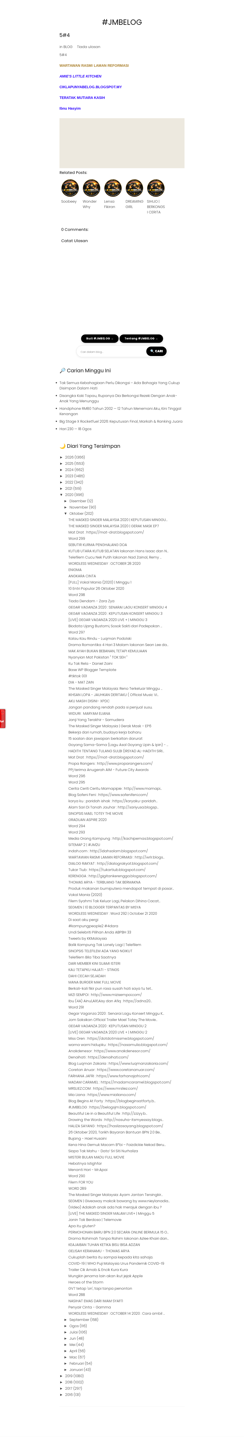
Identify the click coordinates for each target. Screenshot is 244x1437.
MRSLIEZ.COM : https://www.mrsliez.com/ (103, 1088)
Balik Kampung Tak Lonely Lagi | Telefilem (104, 944)
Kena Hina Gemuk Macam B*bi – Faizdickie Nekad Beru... (117, 1144)
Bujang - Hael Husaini (87, 1138)
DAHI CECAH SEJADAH (87, 975)
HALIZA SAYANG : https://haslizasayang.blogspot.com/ (115, 1125)
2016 (69, 1394)
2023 (69, 476)
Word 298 (76, 594)
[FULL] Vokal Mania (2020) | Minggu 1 (99, 582)
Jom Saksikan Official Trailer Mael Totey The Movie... (112, 1019)
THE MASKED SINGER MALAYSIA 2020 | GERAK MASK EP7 (113, 526)
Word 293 (76, 832)
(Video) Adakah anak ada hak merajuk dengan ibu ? (115, 1207)
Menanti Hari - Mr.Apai (87, 1169)
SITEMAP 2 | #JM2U (84, 844)
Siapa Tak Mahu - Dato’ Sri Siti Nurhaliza (103, 1150)
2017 (69, 1388)
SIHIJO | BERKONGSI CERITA (156, 207)
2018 (69, 1382)
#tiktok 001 (77, 676)
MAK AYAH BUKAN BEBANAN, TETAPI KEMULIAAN (107, 651)
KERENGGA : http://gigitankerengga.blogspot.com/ (112, 875)
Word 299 (76, 538)
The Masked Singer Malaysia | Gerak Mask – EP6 (109, 725)
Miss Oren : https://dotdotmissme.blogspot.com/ (111, 1038)
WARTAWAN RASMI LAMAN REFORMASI (94, 65)
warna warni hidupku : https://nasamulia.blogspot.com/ (118, 1044)
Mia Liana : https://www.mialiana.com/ (102, 1094)
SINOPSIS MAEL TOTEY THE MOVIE (95, 813)
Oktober (76, 513)
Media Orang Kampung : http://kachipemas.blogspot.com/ (120, 838)
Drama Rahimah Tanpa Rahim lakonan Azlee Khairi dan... (118, 1238)
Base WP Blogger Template (92, 669)
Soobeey (69, 201)
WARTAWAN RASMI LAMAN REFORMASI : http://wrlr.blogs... (116, 857)
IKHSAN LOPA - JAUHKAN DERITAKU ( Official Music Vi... (113, 694)
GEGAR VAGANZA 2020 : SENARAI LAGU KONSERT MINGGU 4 (117, 607)
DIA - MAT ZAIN (81, 682)
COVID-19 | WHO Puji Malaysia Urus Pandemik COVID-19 (116, 1263)
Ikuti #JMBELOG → (100, 338)
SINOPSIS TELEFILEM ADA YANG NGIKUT (100, 950)
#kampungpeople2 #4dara (93, 925)
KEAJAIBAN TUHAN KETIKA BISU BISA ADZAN (104, 1244)
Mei (72, 1344)
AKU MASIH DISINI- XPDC (89, 701)
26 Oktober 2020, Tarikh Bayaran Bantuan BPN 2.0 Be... (114, 1132)
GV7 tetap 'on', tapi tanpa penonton (100, 1288)
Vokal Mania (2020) (85, 894)
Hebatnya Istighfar (85, 1163)
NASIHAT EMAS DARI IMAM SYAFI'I (95, 1300)
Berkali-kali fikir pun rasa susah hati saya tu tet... (110, 988)
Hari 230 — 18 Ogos (75, 428)
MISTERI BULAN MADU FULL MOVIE (96, 1157)
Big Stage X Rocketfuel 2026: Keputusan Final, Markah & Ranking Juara (121, 421)
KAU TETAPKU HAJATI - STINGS (93, 969)
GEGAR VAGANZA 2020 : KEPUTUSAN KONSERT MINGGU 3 (115, 613)
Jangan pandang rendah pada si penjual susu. (110, 707)
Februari (77, 1363)
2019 (69, 1375)
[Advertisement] (122, 143)
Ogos (74, 1325)
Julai (74, 1332)
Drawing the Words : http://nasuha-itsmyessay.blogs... (115, 1119)
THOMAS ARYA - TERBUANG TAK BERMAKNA (104, 882)
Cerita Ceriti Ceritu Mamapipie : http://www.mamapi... (115, 788)
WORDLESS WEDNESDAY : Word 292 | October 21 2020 (112, 913)
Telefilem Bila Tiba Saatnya (92, 957)
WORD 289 (77, 1188)
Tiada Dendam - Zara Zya (91, 601)
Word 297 (76, 632)
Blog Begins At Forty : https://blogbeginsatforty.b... (112, 1100)
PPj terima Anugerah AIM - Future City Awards (108, 769)
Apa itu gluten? (81, 1225)
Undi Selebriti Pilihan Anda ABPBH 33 (99, 932)
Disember (78, 501)
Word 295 (76, 782)
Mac (73, 1357)
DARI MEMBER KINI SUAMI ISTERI (94, 963)
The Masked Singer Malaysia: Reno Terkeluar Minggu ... (115, 688)
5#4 (64, 35)
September (79, 1319)
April (73, 1350)
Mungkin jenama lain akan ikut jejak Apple (105, 1275)
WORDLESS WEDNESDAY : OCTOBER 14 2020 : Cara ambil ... (116, 1313)
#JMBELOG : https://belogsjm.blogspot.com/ (107, 1107)
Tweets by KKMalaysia (87, 938)
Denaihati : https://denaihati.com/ (98, 1057)
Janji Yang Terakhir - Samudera (96, 719)
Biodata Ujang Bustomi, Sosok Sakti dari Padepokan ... (115, 626)
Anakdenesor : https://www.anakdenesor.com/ (109, 1050)
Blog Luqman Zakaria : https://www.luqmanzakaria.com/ (118, 1063)
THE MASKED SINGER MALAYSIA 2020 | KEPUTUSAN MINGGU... (118, 519)
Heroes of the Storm (85, 1282)
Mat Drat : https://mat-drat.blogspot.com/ (106, 532)
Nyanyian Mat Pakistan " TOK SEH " (97, 657)
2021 (69, 488)
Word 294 (76, 825)
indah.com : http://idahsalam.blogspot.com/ (108, 850)
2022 (69, 482)
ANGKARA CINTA (82, 576)
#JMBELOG (122, 22)
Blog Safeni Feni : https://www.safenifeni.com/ (108, 794)
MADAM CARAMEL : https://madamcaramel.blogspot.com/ (119, 1082)
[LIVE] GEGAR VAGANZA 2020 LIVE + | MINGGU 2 (107, 1032)
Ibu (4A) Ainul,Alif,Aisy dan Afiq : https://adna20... (110, 1000)
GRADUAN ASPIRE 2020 (87, 819)
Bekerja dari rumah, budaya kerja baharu (104, 732)
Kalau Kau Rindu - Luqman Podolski (99, 638)
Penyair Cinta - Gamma (89, 1307)
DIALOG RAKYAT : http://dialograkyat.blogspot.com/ (113, 863)
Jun (73, 1338)
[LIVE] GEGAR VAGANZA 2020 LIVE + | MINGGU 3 (107, 619)
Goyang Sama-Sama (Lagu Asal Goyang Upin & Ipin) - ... (118, 744)
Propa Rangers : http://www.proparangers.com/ (110, 763)
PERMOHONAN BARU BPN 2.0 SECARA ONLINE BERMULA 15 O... (118, 1232)
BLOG (68, 46)
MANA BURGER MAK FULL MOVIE (94, 982)
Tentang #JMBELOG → (141, 338)
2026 (69, 457)
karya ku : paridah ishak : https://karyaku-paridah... (113, 800)
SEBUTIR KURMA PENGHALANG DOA (97, 544)
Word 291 (76, 1007)
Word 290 (76, 1175)
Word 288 (76, 1294)
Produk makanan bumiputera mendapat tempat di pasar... (121, 888)
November (79, 507)
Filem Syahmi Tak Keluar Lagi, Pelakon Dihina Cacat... (114, 900)
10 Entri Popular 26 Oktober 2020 (96, 588)
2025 (69, 463)
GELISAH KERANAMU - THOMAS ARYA (99, 1250)
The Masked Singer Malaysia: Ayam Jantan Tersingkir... (115, 1194)
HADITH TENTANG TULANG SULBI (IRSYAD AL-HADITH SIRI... (116, 750)
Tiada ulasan (88, 46)
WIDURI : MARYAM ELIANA (89, 713)
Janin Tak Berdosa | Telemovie (94, 1219)
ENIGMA (75, 569)
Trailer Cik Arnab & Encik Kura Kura (98, 1269)
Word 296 (76, 775)
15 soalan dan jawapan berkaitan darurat (105, 738)
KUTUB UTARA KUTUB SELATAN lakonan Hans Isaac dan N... (118, 551)
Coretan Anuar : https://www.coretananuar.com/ (111, 1069)
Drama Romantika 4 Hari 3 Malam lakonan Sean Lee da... (118, 644)
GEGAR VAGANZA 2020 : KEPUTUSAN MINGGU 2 (107, 1025)
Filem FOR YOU (80, 1182)
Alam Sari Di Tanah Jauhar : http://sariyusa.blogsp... (113, 807)
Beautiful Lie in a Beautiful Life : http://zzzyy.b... (107, 1113)
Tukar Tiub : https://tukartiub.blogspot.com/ (107, 869)
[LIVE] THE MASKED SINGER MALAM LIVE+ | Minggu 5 (111, 1213)
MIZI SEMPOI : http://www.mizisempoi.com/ (105, 994)
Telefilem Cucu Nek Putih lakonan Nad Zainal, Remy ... (114, 557)
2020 (69, 494)
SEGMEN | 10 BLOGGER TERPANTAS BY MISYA (104, 907)
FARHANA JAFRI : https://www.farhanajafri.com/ (109, 1075)
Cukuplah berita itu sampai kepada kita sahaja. (110, 1257)
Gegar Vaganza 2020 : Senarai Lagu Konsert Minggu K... (116, 1013)
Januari (76, 1369)
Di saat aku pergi (83, 919)
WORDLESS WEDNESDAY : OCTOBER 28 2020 (104, 563)
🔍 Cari (156, 351)
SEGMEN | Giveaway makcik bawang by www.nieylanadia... (119, 1200)
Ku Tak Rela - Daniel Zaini (90, 663)
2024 (69, 469)
